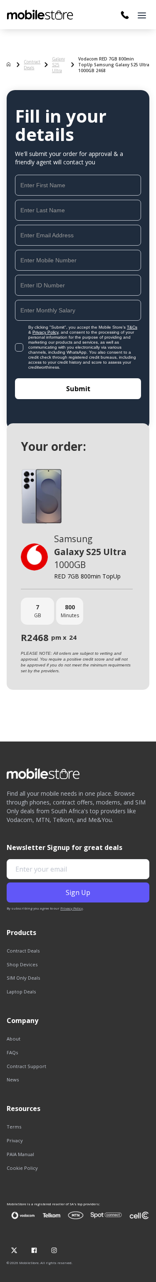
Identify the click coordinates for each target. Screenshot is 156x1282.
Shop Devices (22, 964)
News (13, 1079)
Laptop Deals (21, 991)
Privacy (15, 1140)
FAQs (12, 1052)
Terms (14, 1127)
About (13, 1039)
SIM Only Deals (23, 978)
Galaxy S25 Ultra (58, 64)
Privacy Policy (45, 332)
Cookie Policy (22, 1168)
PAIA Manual (20, 1154)
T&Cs (132, 327)
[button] (141, 15)
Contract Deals (32, 64)
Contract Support (26, 1066)
